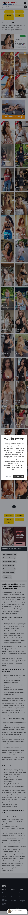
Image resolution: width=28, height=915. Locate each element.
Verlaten (8, 476)
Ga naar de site (19, 476)
